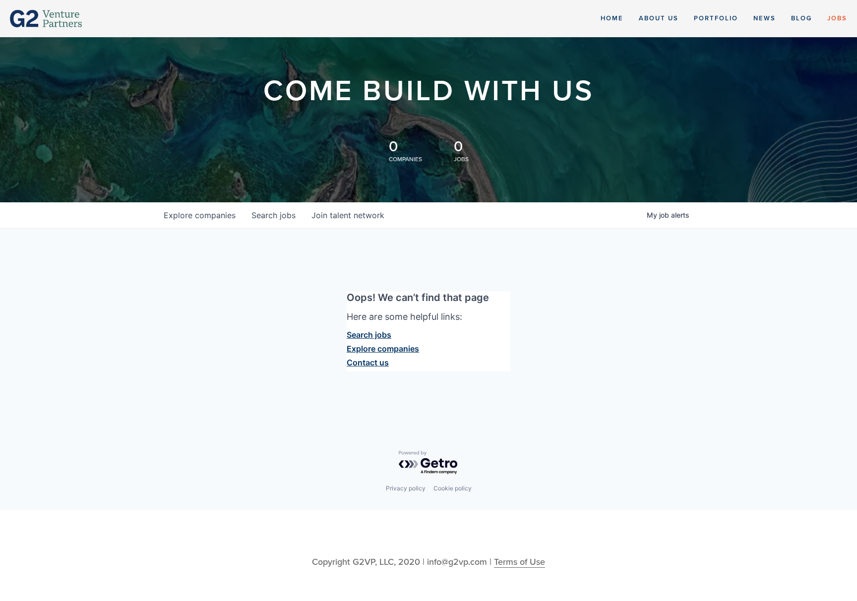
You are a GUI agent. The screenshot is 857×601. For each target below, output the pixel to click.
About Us (658, 18)
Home (612, 18)
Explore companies (383, 349)
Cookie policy (452, 488)
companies (200, 215)
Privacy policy (406, 488)
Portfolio (716, 18)
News (764, 18)
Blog (801, 18)
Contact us (368, 362)
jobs (273, 215)
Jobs (837, 18)
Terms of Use (519, 561)
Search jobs (369, 335)
